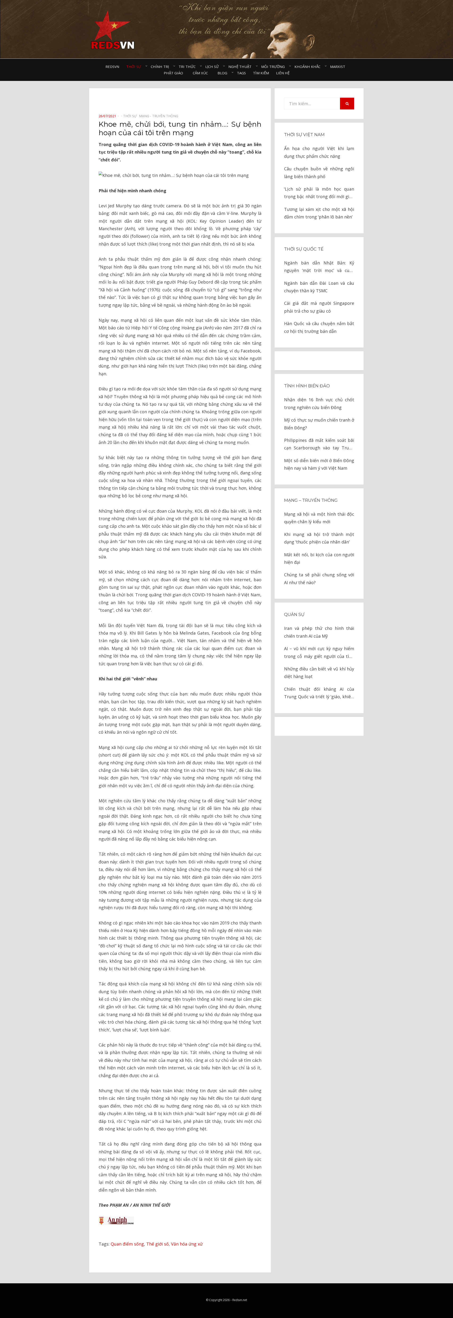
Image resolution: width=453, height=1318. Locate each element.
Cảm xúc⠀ (201, 73)
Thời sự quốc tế (303, 249)
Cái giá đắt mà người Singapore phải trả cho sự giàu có (319, 307)
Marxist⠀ (339, 66)
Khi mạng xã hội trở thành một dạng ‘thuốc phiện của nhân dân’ (319, 538)
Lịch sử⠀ (213, 66)
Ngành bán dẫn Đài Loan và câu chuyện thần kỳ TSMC (319, 286)
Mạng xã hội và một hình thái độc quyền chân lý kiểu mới (319, 517)
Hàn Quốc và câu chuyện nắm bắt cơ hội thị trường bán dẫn (319, 327)
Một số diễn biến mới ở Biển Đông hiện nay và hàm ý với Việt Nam (319, 464)
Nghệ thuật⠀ (241, 66)
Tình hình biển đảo (307, 386)
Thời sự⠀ (135, 66)
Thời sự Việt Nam (304, 134)
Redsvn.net (239, 1300)
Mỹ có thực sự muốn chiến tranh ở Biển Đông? (319, 423)
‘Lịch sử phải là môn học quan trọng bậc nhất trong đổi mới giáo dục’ (319, 193)
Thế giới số (157, 1244)
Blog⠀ (224, 73)
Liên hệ (282, 73)
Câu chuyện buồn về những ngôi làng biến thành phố (319, 172)
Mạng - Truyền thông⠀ (159, 116)
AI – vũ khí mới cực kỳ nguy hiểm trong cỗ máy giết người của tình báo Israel (319, 653)
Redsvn (112, 66)
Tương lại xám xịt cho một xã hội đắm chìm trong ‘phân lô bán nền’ (319, 213)
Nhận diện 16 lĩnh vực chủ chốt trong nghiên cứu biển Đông (319, 403)
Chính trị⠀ (161, 66)
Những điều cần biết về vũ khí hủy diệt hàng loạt (319, 672)
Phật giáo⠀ (175, 73)
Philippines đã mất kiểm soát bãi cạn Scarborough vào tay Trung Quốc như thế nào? (319, 444)
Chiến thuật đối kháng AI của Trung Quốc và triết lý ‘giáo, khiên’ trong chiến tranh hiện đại (319, 693)
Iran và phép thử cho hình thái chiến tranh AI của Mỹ (319, 632)
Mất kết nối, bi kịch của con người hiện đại (319, 558)
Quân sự (294, 614)
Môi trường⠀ (274, 66)
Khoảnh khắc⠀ (308, 66)
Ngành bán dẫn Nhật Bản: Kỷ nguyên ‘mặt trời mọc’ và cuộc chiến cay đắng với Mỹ (319, 267)
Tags (241, 73)
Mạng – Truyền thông (311, 500)
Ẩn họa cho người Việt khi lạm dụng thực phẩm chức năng (319, 152)
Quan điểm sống (127, 1244)
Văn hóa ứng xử (187, 1244)
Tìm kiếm (261, 73)
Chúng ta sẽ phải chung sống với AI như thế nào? (319, 578)
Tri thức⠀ (188, 66)
